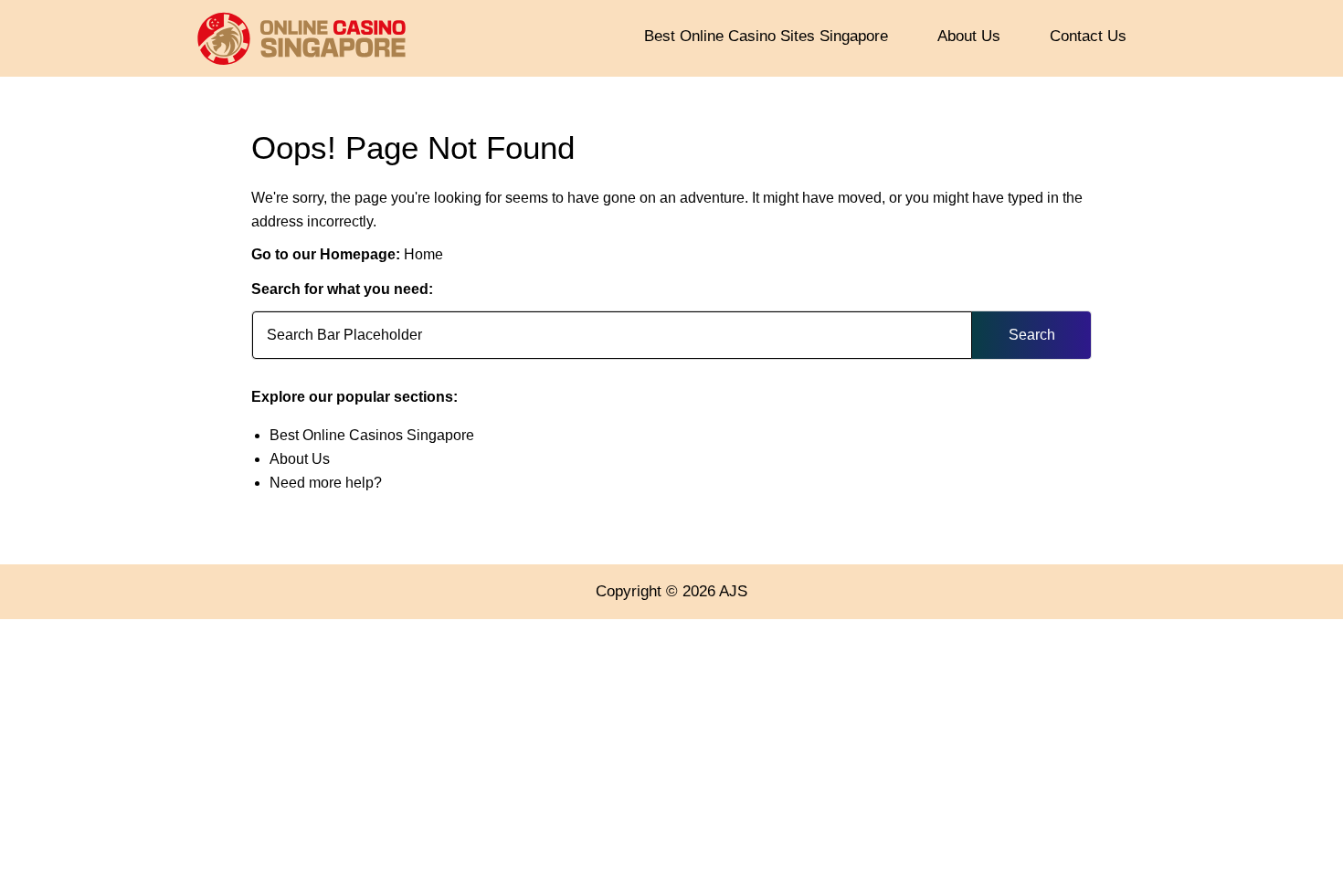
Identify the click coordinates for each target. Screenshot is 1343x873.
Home (423, 254)
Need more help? (326, 482)
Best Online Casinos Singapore (372, 435)
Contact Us (1088, 36)
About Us (968, 36)
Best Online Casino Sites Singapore (766, 36)
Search (1032, 334)
